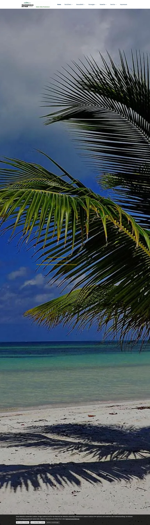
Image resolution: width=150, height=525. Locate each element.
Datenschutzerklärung (72, 519)
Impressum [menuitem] (123, 4)
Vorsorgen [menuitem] (91, 4)
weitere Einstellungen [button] (53, 522)
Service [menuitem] (112, 4)
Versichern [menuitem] (67, 4)
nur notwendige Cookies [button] (37, 522)
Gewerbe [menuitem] (102, 4)
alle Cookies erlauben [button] (23, 522)
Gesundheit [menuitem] (79, 4)
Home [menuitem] (59, 4)
